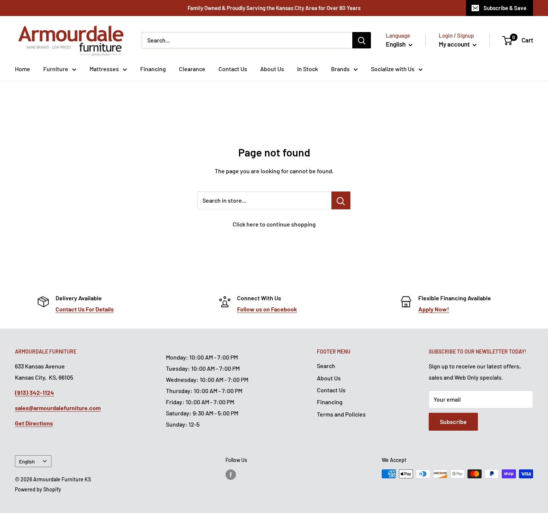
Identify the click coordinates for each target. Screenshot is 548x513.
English (27, 461)
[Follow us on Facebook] (231, 474)
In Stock (307, 68)
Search (326, 365)
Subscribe (453, 421)
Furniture (55, 68)
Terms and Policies (341, 414)
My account (455, 44)
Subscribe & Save (505, 7)
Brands (340, 68)
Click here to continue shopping (274, 224)
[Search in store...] (340, 200)
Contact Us (232, 68)
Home (22, 68)
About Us (272, 68)
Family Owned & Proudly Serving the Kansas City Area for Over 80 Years (274, 7)
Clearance (192, 68)
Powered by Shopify (38, 489)
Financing (153, 68)
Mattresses (104, 68)
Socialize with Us (393, 68)
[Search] (361, 40)
